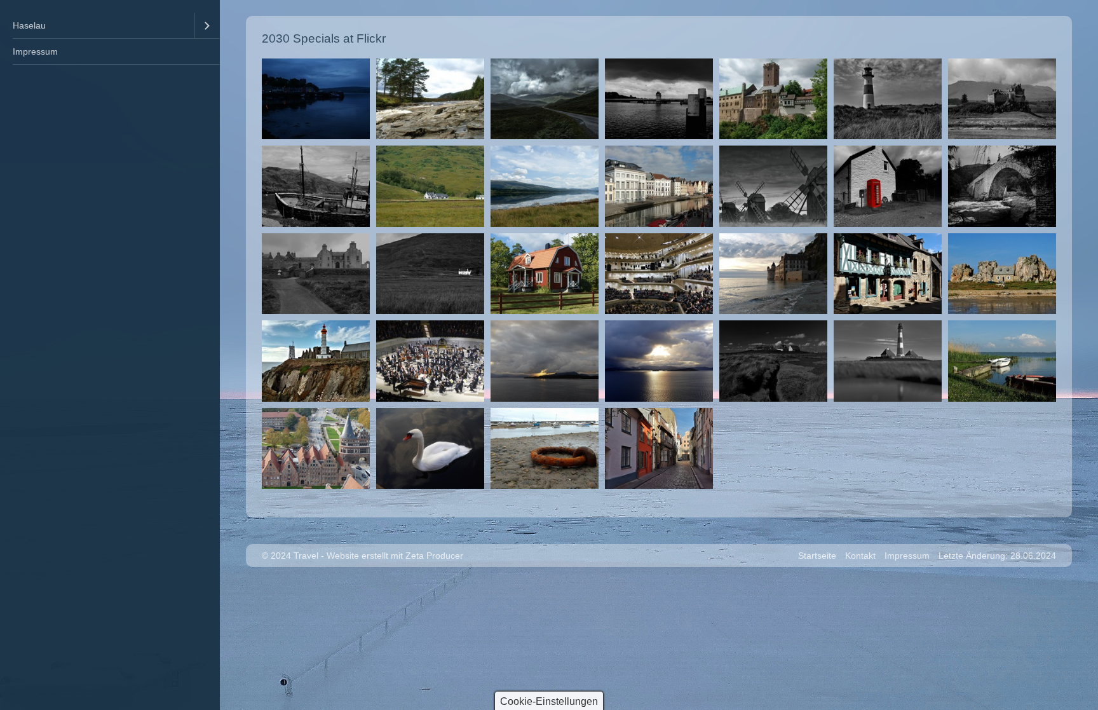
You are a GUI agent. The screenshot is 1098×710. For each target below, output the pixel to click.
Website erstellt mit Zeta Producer (395, 555)
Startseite (817, 555)
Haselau (29, 25)
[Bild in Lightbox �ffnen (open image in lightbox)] (316, 98)
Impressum (35, 51)
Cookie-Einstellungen (549, 701)
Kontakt (860, 555)
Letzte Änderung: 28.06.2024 (997, 555)
